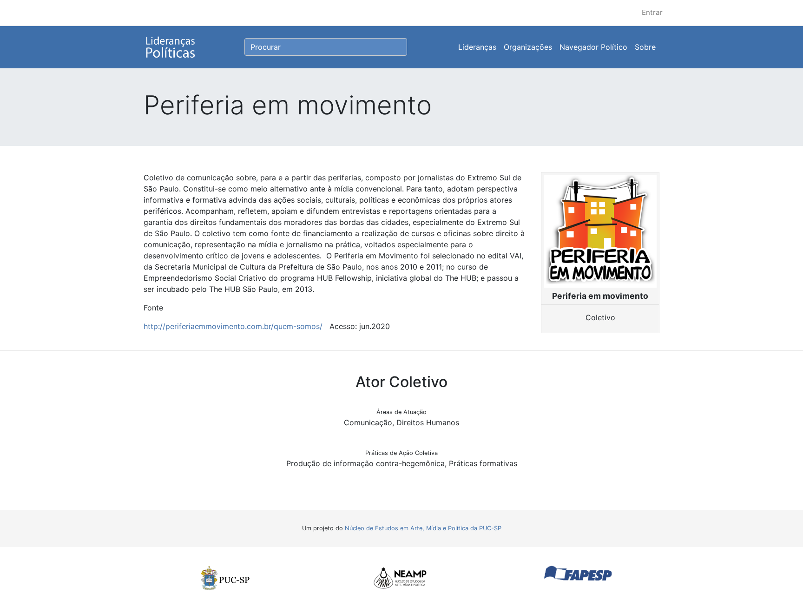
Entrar (652, 12)
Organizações (528, 47)
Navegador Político (593, 47)
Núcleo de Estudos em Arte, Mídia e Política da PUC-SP (423, 528)
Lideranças (477, 47)
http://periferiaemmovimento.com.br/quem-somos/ (233, 326)
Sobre (645, 47)
